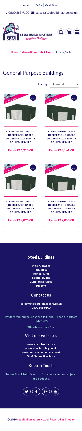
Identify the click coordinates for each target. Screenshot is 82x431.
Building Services (41, 281)
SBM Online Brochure (41, 356)
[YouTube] (55, 391)
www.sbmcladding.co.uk (41, 348)
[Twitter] (27, 391)
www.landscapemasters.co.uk (41, 352)
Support (41, 285)
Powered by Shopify (62, 419)
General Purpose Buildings (36, 52)
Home (14, 52)
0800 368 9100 (18, 12)
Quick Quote (52, 5)
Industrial (41, 269)
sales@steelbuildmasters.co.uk (57, 12)
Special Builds (41, 277)
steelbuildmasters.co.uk (32, 419)
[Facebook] (36, 391)
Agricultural (41, 273)
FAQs (39, 5)
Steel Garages (41, 265)
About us (27, 5)
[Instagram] (46, 391)
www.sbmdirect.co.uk (41, 344)
